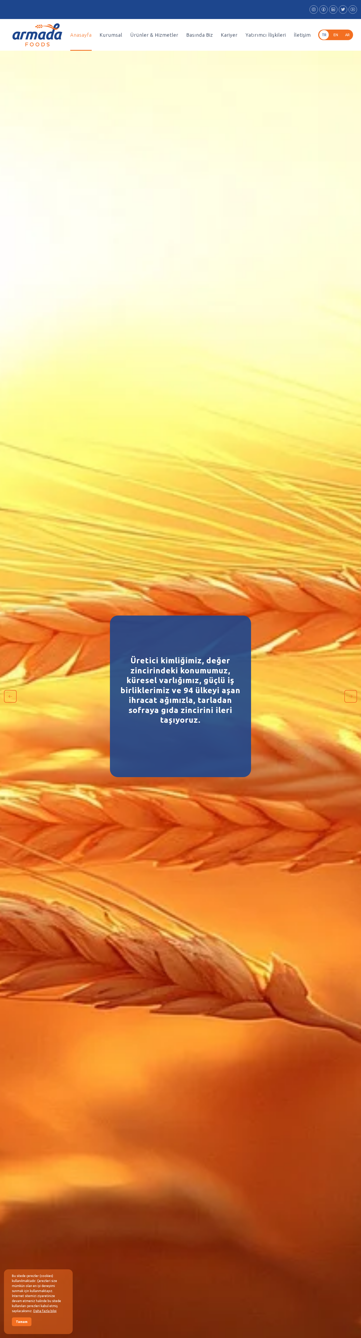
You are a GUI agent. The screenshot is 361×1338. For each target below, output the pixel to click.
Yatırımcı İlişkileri (266, 34)
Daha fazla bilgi (45, 1311)
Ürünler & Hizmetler (154, 34)
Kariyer (229, 34)
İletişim (302, 34)
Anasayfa (81, 34)
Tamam (21, 1321)
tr (324, 35)
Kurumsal (111, 34)
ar (347, 35)
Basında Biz (199, 34)
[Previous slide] (10, 696)
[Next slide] (350, 696)
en (336, 35)
